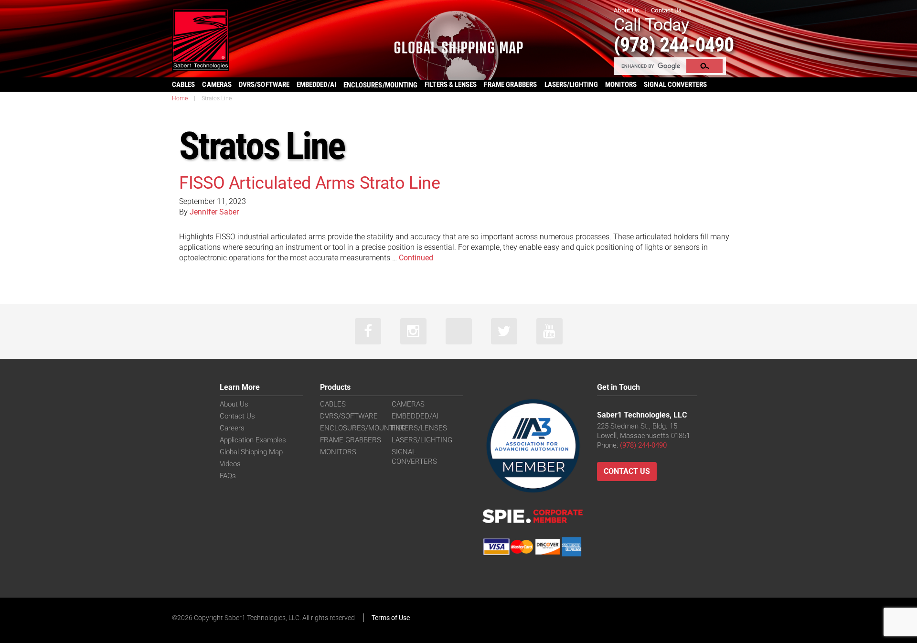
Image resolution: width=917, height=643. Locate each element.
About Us (626, 10)
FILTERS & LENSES (451, 84)
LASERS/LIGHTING (571, 84)
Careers (232, 428)
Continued (416, 257)
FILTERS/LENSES (419, 428)
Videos (230, 464)
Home (180, 98)
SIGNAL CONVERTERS (675, 84)
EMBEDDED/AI (316, 84)
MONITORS (621, 84)
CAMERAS (217, 84)
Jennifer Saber (214, 211)
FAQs (228, 476)
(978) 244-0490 (674, 44)
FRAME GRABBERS (510, 84)
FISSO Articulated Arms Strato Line (309, 183)
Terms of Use (391, 618)
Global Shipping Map (251, 452)
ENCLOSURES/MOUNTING (362, 428)
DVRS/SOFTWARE (264, 84)
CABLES (183, 84)
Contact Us (666, 10)
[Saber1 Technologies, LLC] (200, 38)
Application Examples (253, 440)
